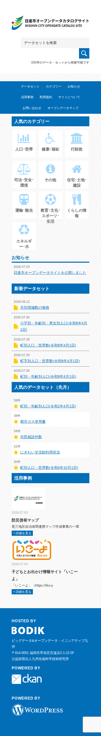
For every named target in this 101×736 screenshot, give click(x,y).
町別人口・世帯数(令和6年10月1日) (49, 467)
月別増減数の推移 (34, 307)
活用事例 (27, 97)
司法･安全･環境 (24, 182)
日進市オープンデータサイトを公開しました (50, 273)
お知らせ (74, 86)
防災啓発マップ (25, 520)
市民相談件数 (31, 437)
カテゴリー (53, 86)
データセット (30, 86)
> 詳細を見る (22, 533)
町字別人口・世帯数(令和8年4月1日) (50, 361)
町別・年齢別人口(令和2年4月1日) (48, 406)
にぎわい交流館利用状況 (40, 452)
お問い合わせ (32, 108)
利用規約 (46, 97)
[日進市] (50, 23)
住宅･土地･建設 (77, 182)
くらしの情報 (76, 213)
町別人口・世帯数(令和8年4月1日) (48, 345)
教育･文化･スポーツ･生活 (50, 215)
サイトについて (69, 97)
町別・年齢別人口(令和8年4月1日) (48, 376)
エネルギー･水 (24, 244)
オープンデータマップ (62, 108)
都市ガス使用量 (33, 421)
